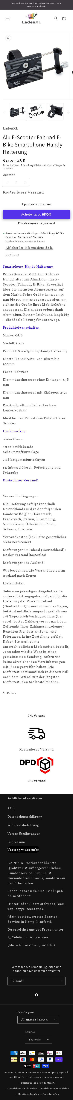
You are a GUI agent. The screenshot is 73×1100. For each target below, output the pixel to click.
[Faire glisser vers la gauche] (4, 112)
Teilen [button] (11, 693)
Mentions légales (28, 1094)
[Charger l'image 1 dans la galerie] (17, 111)
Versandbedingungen (23, 833)
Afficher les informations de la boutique (29, 251)
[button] (7, 18)
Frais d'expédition (31, 165)
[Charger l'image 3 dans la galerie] (55, 111)
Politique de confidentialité (38, 1082)
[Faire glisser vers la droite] (69, 112)
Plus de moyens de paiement (36, 223)
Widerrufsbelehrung (23, 825)
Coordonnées (50, 1094)
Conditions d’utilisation (22, 1088)
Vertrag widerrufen (23, 849)
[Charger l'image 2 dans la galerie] (36, 111)
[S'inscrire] (61, 981)
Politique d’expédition (55, 1088)
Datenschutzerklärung (24, 816)
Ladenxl (20, 1072)
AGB (11, 808)
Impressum (16, 842)
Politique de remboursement (46, 1077)
